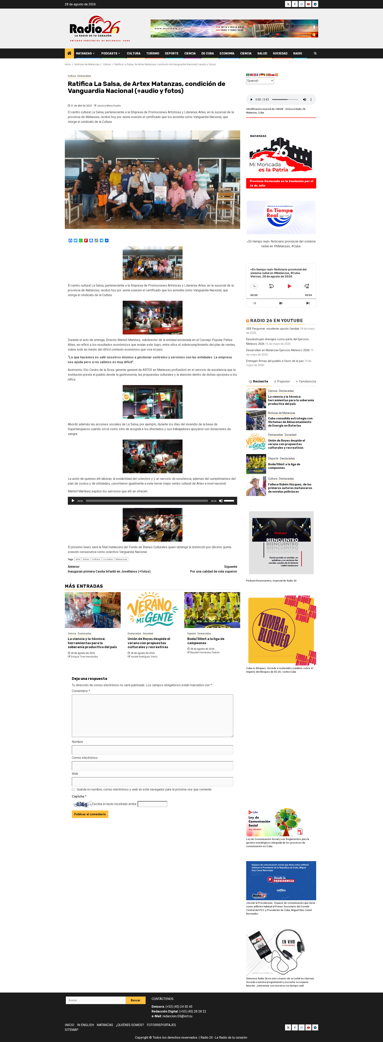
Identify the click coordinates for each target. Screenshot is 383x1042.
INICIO (69, 1025)
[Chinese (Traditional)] (251, 75)
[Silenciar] (221, 501)
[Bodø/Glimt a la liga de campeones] (212, 610)
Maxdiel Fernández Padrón (205, 652)
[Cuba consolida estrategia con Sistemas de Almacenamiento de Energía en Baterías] (256, 420)
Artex (86, 559)
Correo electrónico (85, 758)
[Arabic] (248, 75)
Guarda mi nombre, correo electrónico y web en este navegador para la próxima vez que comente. (144, 789)
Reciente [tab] (260, 381)
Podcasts (109, 53)
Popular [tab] (283, 381)
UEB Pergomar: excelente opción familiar (272, 328)
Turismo (152, 53)
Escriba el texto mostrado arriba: (114, 804)
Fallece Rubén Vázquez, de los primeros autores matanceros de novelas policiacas (290, 488)
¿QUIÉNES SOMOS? (130, 1025)
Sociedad (280, 53)
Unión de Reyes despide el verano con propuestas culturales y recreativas (149, 643)
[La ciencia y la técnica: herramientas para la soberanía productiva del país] (93, 610)
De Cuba (207, 53)
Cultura (133, 53)
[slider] (229, 500)
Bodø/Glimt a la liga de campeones (205, 641)
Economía (227, 53)
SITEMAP (71, 1030)
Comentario (81, 691)
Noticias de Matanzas (281, 413)
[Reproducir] (73, 501)
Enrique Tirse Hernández (84, 656)
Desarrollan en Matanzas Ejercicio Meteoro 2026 (278, 350)
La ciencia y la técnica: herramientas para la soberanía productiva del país (92, 643)
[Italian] (266, 75)
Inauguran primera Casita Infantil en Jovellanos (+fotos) (109, 569)
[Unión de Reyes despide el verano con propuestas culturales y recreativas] (153, 610)
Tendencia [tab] (307, 381)
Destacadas (84, 76)
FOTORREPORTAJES (161, 1025)
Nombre (77, 742)
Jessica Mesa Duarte (109, 105)
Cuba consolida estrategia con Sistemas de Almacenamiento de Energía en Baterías (290, 422)
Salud (262, 53)
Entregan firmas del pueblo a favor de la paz (275, 361)
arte (78, 559)
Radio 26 (206, 1037)
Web (75, 774)
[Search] (315, 53)
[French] (259, 75)
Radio (297, 53)
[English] (255, 75)
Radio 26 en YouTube (276, 320)
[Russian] (273, 75)
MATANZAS (105, 1025)
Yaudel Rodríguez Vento (144, 656)
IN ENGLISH (85, 1025)
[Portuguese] (269, 75)
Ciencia (190, 53)
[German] (262, 75)
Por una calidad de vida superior (213, 569)
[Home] (69, 53)
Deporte (172, 53)
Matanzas (84, 53)
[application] (152, 501)
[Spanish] (276, 75)
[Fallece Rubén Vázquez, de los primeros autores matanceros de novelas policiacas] (256, 486)
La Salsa (108, 559)
